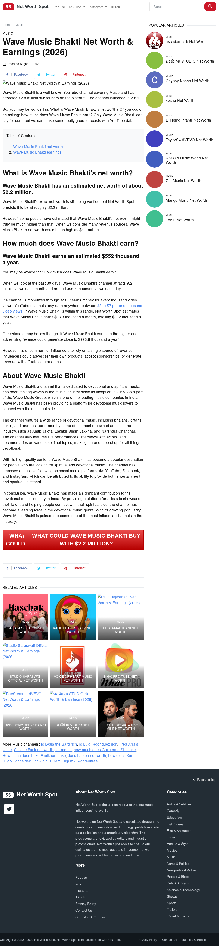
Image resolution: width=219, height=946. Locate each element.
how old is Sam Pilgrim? (54, 761)
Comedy (173, 810)
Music (19, 24)
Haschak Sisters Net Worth (25, 630)
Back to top (206, 779)
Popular (59, 6)
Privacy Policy (85, 903)
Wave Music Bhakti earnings (37, 152)
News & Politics (178, 863)
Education (174, 817)
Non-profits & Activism (183, 869)
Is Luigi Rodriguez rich (98, 744)
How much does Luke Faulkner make (34, 755)
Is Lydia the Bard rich (59, 744)
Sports (171, 902)
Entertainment (177, 823)
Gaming (173, 836)
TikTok (115, 6)
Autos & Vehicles (179, 804)
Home (7, 24)
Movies (172, 850)
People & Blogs (178, 876)
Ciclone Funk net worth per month (43, 749)
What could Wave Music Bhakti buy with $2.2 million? (86, 539)
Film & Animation (179, 830)
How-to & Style (177, 843)
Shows (172, 896)
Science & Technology (183, 889)
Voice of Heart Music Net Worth (73, 678)
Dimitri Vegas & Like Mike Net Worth (120, 726)
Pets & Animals (178, 883)
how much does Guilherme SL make (105, 749)
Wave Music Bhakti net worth (38, 146)
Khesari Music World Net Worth (187, 160)
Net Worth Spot (31, 6)
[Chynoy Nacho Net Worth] (154, 79)
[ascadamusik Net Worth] (154, 40)
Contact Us (83, 910)
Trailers (172, 909)
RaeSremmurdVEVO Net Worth (25, 726)
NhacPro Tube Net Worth (120, 678)
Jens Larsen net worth (87, 755)
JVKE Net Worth (180, 219)
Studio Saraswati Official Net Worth (25, 678)
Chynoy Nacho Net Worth (187, 80)
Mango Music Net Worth (186, 200)
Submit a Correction (90, 916)
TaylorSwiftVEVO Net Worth (189, 139)
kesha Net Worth (180, 100)
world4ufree (88, 761)
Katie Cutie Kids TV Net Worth (73, 630)
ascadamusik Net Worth (186, 41)
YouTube (75, 6)
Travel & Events (178, 916)
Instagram (96, 6)
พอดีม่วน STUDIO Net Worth (73, 726)
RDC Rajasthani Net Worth (120, 630)
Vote (78, 883)
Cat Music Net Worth (183, 180)
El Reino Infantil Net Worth (188, 120)
